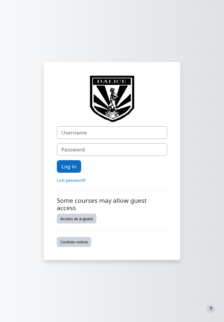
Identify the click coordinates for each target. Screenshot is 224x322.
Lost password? (71, 180)
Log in (68, 166)
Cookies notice (74, 242)
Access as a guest (76, 218)
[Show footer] (211, 309)
